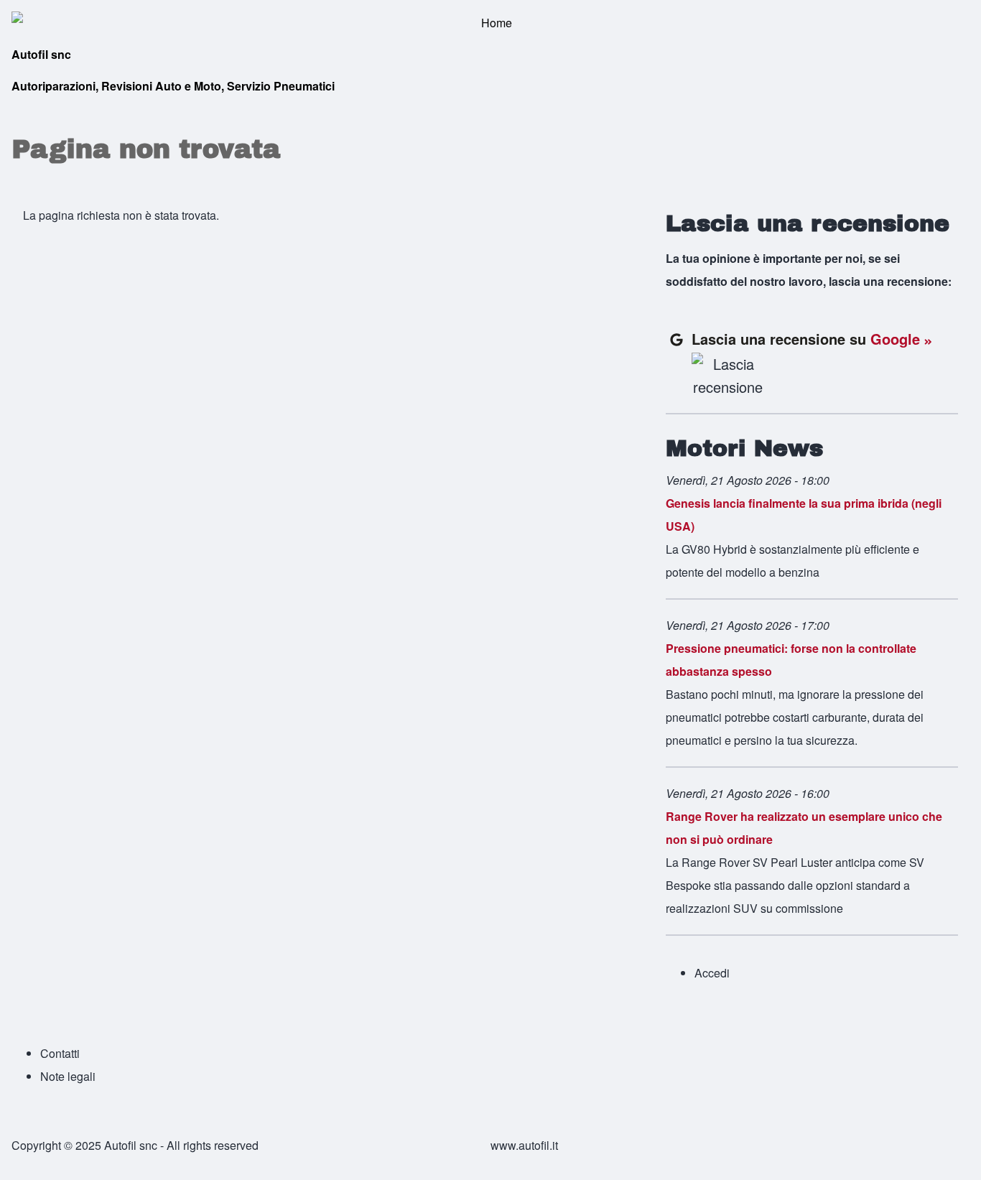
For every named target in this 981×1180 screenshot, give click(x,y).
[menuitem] (712, 973)
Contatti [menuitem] (60, 1053)
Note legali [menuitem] (68, 1076)
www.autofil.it (524, 1145)
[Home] (490, 22)
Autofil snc (41, 54)
